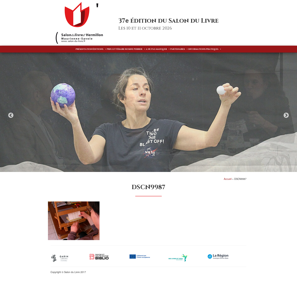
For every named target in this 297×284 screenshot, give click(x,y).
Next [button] (286, 115)
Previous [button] (10, 115)
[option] (148, 113)
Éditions (98, 49)
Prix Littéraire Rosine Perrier (124, 49)
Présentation (84, 49)
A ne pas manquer (156, 49)
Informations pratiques (203, 49)
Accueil (228, 179)
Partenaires (177, 49)
